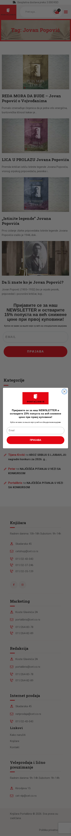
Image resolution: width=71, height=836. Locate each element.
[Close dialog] (64, 391)
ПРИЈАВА (35, 440)
